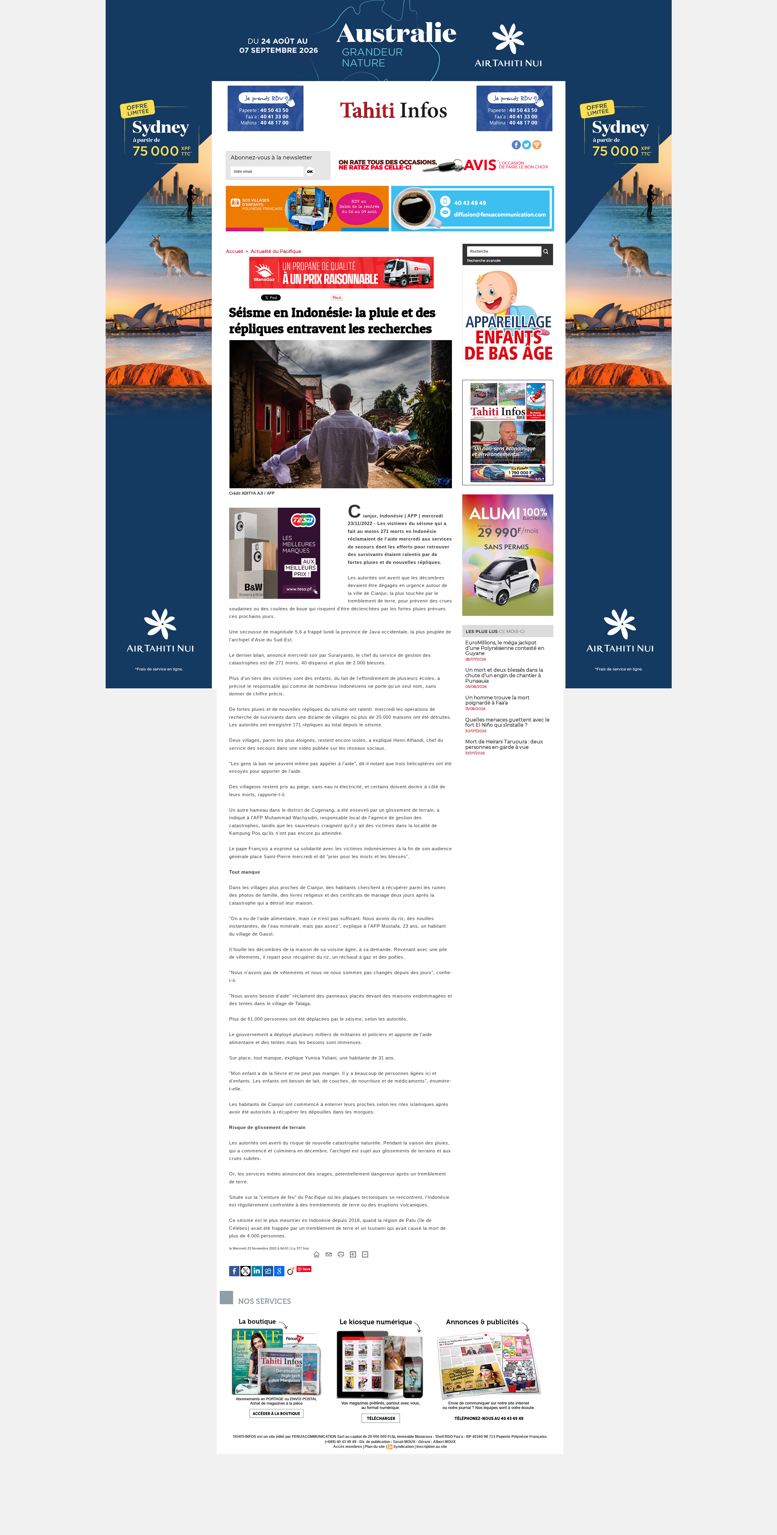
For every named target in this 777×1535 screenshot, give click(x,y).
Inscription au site (431, 1447)
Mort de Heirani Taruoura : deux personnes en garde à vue (504, 744)
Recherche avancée (483, 260)
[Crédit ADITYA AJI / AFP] (340, 342)
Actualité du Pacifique (276, 251)
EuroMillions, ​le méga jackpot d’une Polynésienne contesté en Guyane (504, 648)
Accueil (234, 251)
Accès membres (347, 1447)
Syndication (403, 1447)
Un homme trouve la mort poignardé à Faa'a (497, 700)
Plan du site (375, 1447)
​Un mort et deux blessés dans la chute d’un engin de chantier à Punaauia (504, 675)
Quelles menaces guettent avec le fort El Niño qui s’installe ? (507, 722)
